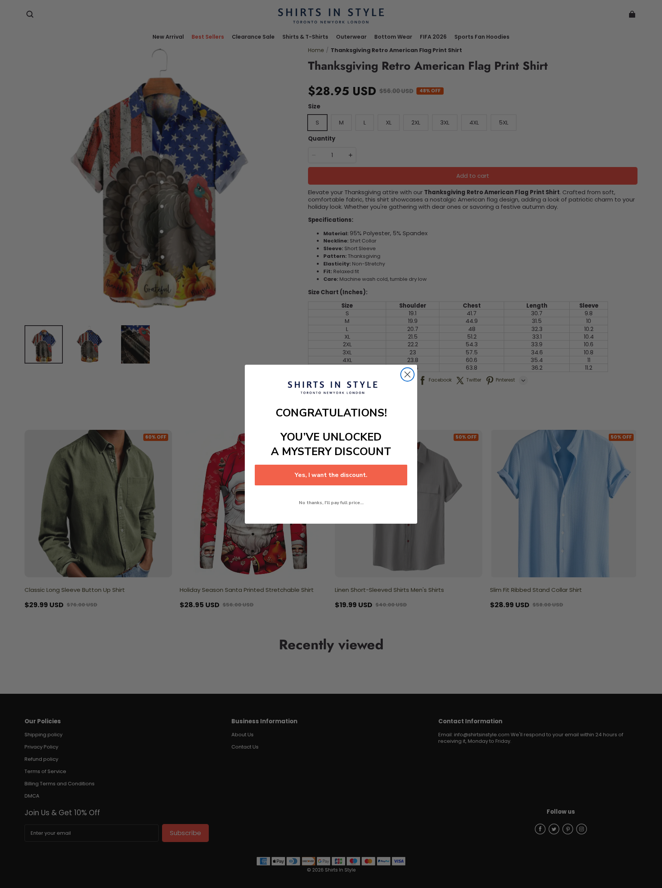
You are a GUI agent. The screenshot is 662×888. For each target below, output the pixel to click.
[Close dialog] (407, 374)
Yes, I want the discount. (331, 475)
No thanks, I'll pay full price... (331, 503)
